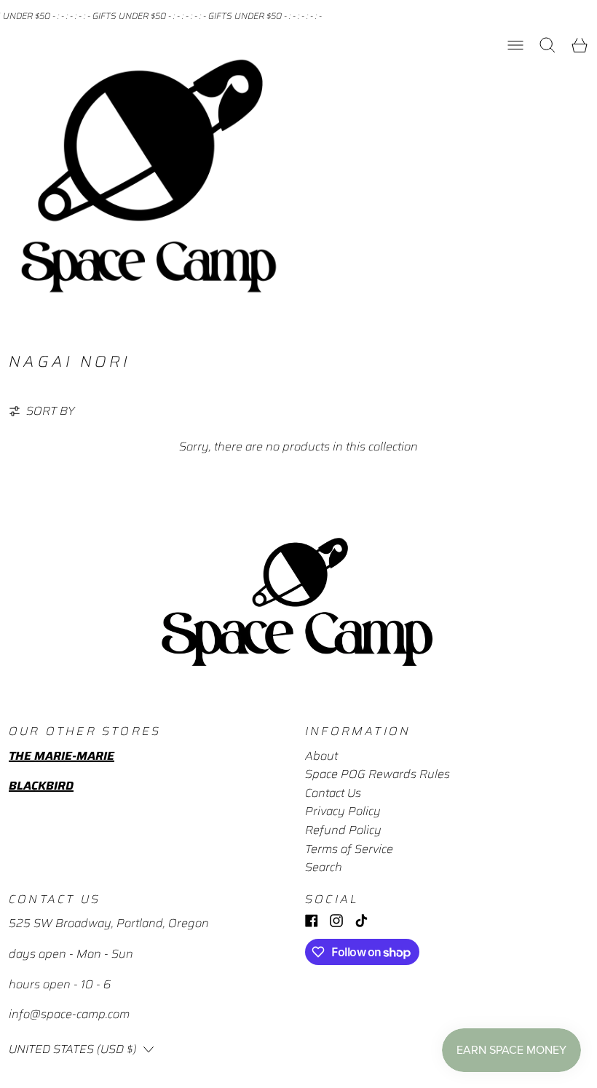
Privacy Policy (343, 811)
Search (323, 867)
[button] (547, 45)
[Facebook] (311, 920)
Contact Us (333, 793)
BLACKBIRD (41, 786)
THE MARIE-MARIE (61, 756)
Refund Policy (343, 830)
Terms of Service (349, 849)
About (321, 756)
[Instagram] (336, 920)
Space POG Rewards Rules (377, 774)
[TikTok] (361, 920)
